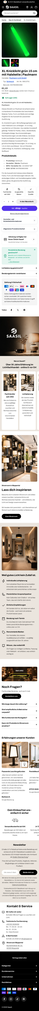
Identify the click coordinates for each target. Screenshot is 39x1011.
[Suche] (34, 13)
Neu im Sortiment (15, 20)
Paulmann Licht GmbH (18, 78)
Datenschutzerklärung (19, 885)
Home (4, 20)
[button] (15, 771)
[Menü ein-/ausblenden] (3, 7)
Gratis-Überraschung (20, 857)
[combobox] (19, 13)
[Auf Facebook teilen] (11, 310)
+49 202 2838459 (12, 924)
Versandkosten (14, 91)
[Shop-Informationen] (33, 239)
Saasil (9, 1007)
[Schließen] (35, 250)
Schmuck (10, 81)
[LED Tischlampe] (24, 764)
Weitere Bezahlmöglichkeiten (19, 213)
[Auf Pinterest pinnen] (24, 310)
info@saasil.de (26, 939)
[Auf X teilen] (17, 310)
